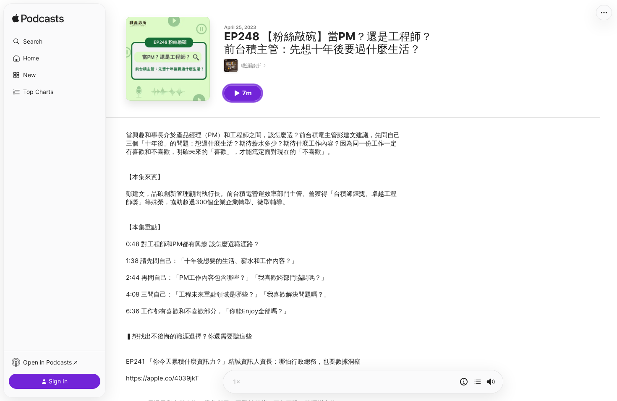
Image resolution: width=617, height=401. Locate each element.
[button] (54, 41)
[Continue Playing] (478, 382)
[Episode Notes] (464, 382)
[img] (38, 19)
